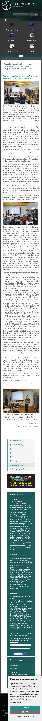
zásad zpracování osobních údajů (19, 641)
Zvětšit (31, 423)
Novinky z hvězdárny (18, 494)
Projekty (31, 30)
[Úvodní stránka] (6, 6)
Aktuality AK (12, 41)
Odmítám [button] (25, 712)
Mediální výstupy (10, 66)
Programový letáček (12, 51)
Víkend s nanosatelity (16, 501)
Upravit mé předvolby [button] (25, 717)
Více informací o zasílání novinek (20, 648)
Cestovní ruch (31, 41)
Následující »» (33, 426)
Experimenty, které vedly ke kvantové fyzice (18, 675)
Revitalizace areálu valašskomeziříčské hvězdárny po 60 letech (20, 596)
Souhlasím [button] (25, 707)
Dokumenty (31, 51)
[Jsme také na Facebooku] (20, 655)
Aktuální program (17, 660)
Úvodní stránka (19, 64)
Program (29, 64)
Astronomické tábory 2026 (18, 556)
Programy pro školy (12, 30)
